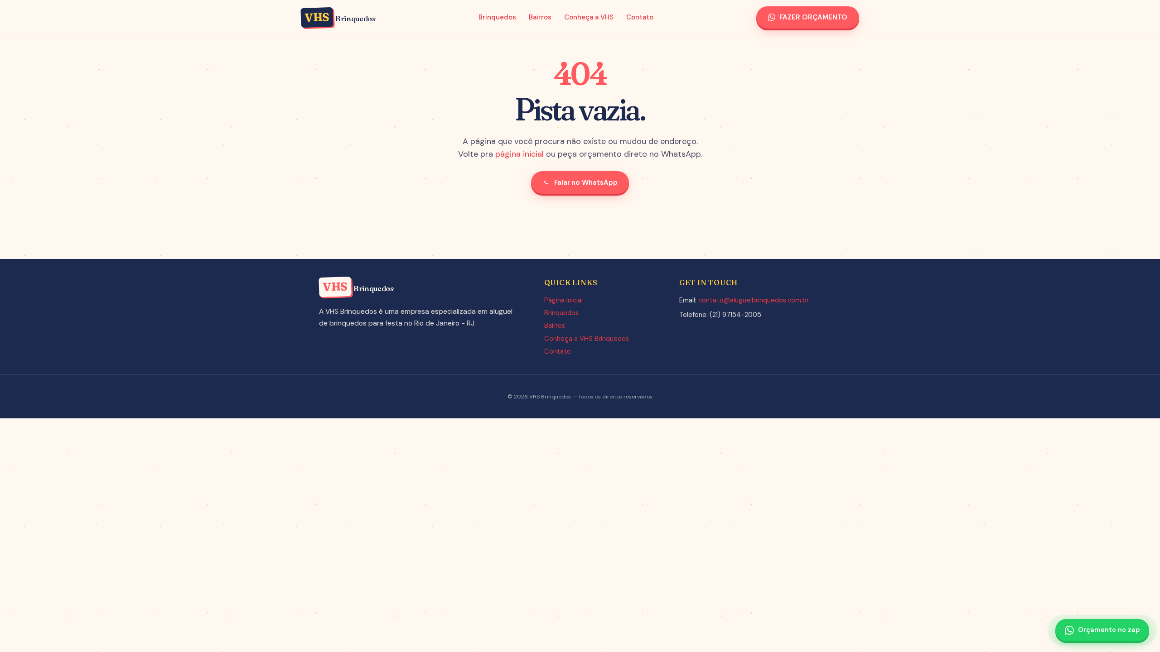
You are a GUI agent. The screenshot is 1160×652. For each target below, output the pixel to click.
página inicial (519, 154)
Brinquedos (497, 17)
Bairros (540, 17)
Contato (639, 17)
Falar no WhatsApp (586, 182)
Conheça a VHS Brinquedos (586, 338)
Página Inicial (563, 300)
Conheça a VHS (589, 17)
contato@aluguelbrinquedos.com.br (753, 300)
